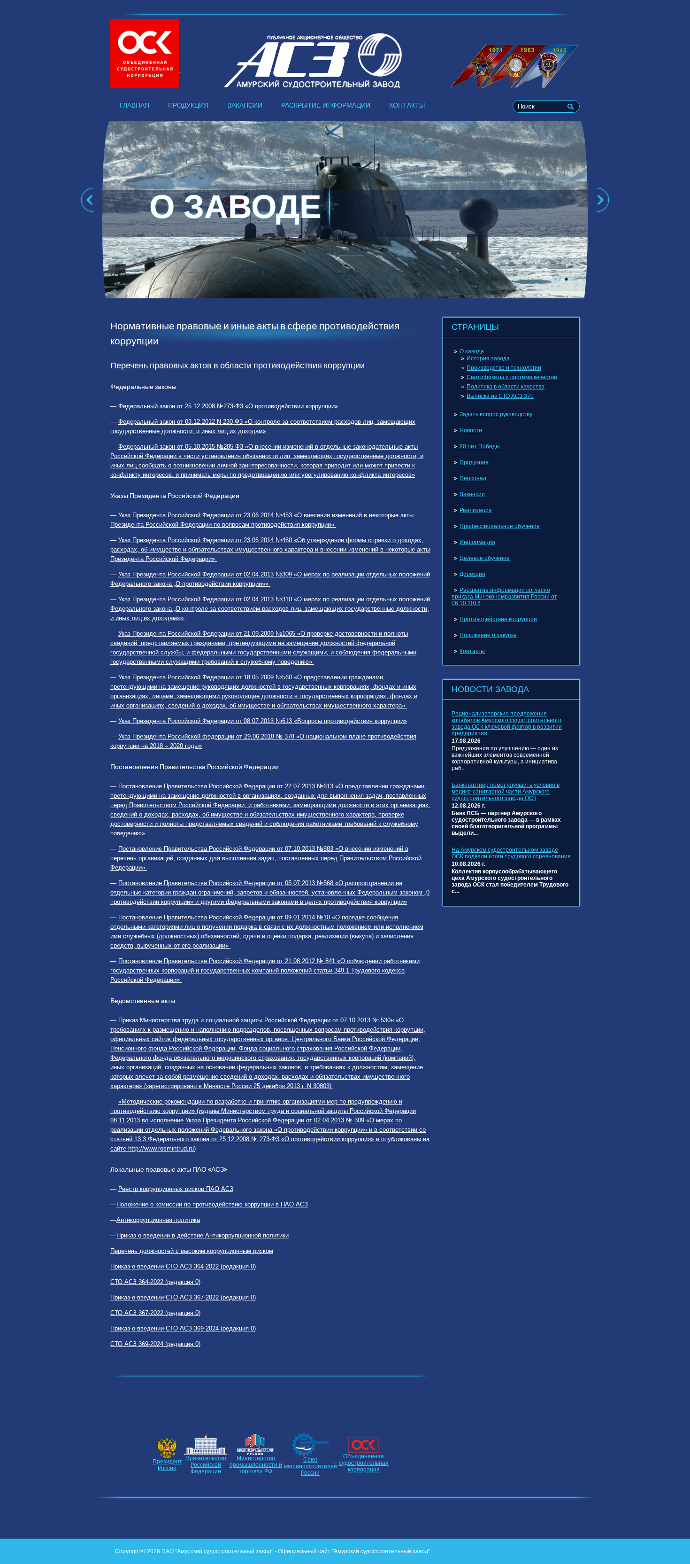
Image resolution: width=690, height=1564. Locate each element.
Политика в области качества (505, 386)
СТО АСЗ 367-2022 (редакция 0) (155, 1312)
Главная (134, 105)
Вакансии (244, 105)
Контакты (407, 105)
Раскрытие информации (325, 105)
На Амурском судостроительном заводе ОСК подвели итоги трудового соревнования (511, 853)
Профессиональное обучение (500, 526)
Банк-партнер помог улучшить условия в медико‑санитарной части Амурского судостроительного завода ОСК (506, 791)
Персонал (473, 478)
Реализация (476, 510)
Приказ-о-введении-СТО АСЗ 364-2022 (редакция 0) (183, 1266)
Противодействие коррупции (498, 619)
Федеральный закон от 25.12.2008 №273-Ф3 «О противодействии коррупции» (228, 406)
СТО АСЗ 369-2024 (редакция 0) (155, 1343)
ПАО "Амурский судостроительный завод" (217, 1551)
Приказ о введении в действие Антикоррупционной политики (202, 1235)
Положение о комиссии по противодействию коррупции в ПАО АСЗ (212, 1204)
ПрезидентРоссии (167, 1464)
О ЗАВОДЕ (235, 206)
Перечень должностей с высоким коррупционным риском (191, 1250)
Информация (477, 542)
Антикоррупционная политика (158, 1219)
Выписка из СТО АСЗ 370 (500, 396)
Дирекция (472, 574)
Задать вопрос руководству (496, 414)
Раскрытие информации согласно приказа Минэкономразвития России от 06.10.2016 (504, 597)
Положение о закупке (488, 635)
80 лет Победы (480, 446)
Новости (471, 430)
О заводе (472, 351)
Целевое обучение (485, 558)
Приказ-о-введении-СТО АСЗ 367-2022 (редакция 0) (183, 1297)
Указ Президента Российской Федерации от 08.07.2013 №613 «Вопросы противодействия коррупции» (262, 720)
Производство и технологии (504, 368)
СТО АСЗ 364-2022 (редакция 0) (155, 1281)
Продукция (188, 105)
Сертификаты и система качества (512, 377)
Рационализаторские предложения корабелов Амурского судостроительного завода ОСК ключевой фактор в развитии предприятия (507, 723)
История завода (488, 358)
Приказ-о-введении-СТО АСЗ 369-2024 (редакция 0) (183, 1328)
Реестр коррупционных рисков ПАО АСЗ (175, 1188)
